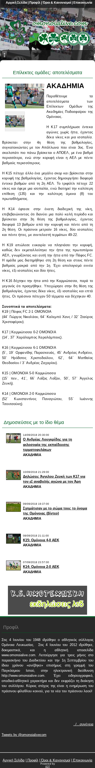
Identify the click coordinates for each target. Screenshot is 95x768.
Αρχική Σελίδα (16, 2)
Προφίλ (34, 2)
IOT (47, 766)
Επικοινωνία (82, 2)
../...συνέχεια (83, 724)
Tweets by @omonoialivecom (24, 735)
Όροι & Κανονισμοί (56, 2)
